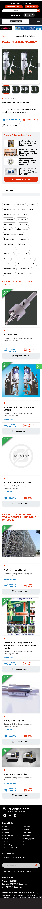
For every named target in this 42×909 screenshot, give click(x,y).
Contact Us (27, 833)
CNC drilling (8, 254)
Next (38, 65)
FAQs (6, 839)
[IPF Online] (15, 21)
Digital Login (27, 3)
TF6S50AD (22, 219)
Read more (8, 344)
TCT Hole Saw (10, 335)
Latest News (8, 836)
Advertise (30, 7)
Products (26, 830)
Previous (4, 65)
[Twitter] (29, 15)
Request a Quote (12, 125)
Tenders (7, 842)
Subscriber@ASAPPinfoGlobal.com (14, 884)
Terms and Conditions (12, 848)
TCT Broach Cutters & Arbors (17, 482)
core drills (7, 264)
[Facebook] (25, 15)
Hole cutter (24, 249)
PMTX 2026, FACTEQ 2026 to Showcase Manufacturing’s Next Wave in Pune (28, 152)
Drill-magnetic (9, 224)
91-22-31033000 (15, 3)
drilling (31, 274)
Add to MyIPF (30, 120)
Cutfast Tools (9, 99)
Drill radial (7, 274)
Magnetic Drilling (28, 209)
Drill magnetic (25, 269)
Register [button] (16, 15)
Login (9, 15)
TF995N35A (8, 219)
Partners (26, 845)
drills (18, 264)
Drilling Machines (10, 209)
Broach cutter (9, 239)
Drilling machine (22, 229)
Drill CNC (20, 274)
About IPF (7, 830)
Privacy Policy (28, 842)
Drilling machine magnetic (13, 234)
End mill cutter (9, 269)
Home (4, 36)
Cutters (7, 259)
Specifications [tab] (8, 190)
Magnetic (32, 204)
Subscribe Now (13, 7)
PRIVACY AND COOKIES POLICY (28, 869)
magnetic (23, 239)
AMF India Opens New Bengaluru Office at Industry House (28, 143)
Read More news (20, 179)
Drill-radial (23, 224)
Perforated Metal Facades (16, 570)
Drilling (24, 214)
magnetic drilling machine (24, 259)
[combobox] (7, 10)
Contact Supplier (12, 120)
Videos (6, 833)
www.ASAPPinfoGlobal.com (12, 887)
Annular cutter (9, 249)
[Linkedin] (32, 15)
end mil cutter (30, 264)
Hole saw (21, 244)
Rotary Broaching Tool (14, 720)
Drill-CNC (7, 229)
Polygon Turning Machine (15, 774)
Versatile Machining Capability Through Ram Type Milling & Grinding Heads (21, 645)
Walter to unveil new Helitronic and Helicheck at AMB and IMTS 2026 (28, 171)
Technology (8, 845)
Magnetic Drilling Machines (14, 204)
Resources (26, 827)
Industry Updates (29, 839)
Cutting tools (22, 254)
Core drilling (8, 244)
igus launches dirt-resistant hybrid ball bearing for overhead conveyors (28, 161)
